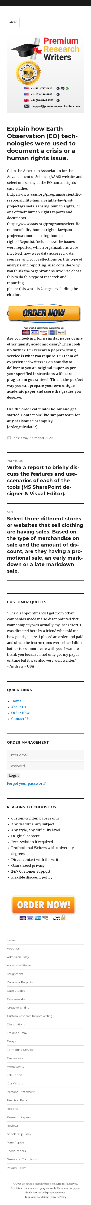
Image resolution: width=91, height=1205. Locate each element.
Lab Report (14, 1075)
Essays (11, 1041)
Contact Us (20, 719)
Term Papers (15, 1142)
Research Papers (18, 1117)
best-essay (21, 437)
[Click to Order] (45, 319)
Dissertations (16, 1024)
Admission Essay (18, 957)
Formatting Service (20, 1049)
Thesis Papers (16, 1151)
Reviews (12, 1125)
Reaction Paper (18, 1100)
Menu (13, 22)
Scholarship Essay (19, 1134)
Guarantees (15, 1058)
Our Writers (15, 1083)
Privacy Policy (16, 1167)
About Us (18, 707)
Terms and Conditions (22, 1159)
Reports (12, 1108)
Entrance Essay (17, 1032)
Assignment (15, 973)
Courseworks (16, 999)
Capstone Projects (20, 982)
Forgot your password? (26, 783)
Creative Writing (18, 1007)
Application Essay (19, 965)
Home (16, 701)
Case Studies (16, 990)
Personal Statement (21, 1092)
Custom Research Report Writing (29, 1016)
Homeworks (15, 1066)
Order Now (20, 713)
